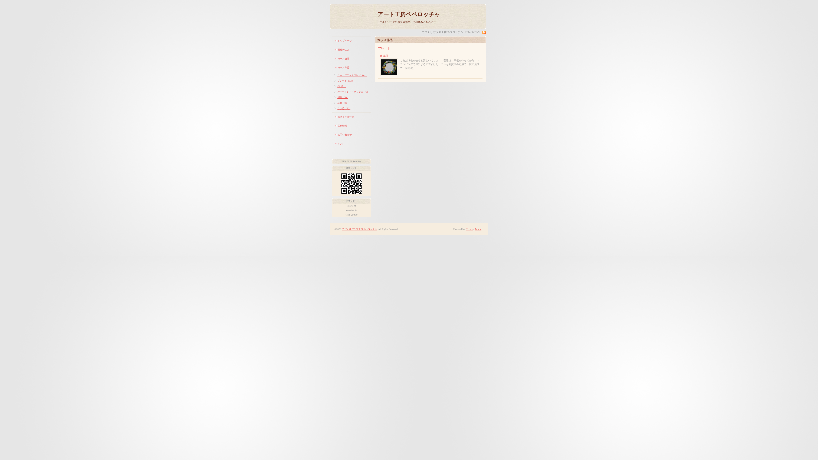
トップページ (345, 40)
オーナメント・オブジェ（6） (353, 92)
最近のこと (343, 49)
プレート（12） (345, 80)
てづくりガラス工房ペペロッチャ (359, 229)
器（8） (341, 86)
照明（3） (342, 97)
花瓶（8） (342, 103)
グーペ (469, 229)
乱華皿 (384, 56)
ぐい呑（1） (343, 108)
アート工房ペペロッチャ (409, 14)
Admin (478, 229)
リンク (341, 143)
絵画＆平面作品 (346, 116)
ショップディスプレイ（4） (352, 75)
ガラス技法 (343, 58)
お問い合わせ (345, 134)
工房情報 (342, 125)
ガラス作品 (343, 67)
